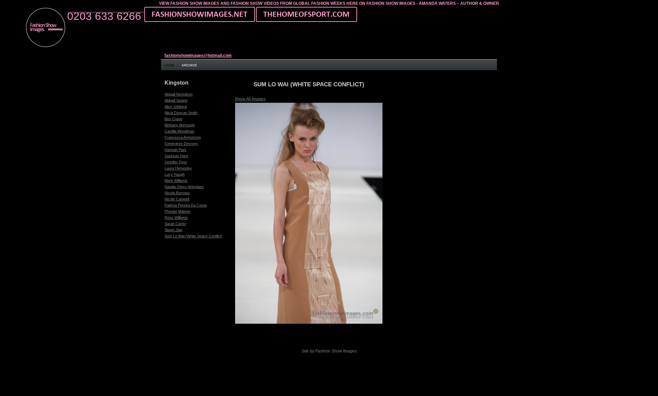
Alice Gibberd (175, 106)
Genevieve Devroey (181, 143)
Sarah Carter (175, 224)
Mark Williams (175, 180)
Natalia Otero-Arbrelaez (184, 187)
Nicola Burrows (177, 193)
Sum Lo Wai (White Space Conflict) (193, 236)
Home (169, 65)
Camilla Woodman (179, 131)
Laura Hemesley (178, 168)
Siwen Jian (173, 230)
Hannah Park (175, 150)
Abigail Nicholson (178, 94)
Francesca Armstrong (182, 137)
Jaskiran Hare (176, 156)
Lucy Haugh (174, 174)
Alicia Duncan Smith (180, 113)
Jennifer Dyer (175, 162)
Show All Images (250, 99)
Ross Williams (176, 217)
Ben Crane (173, 119)
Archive (189, 65)
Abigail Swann (175, 100)
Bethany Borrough (179, 125)
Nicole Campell (176, 199)
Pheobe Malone (177, 211)
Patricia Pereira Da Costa (185, 205)
